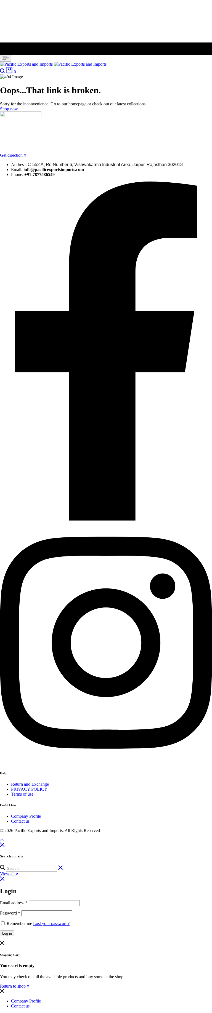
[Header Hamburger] (5, 58)
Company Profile (26, 816)
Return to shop (13, 986)
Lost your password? (51, 923)
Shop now (9, 108)
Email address (14, 902)
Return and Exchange (30, 784)
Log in (7, 933)
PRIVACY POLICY (29, 789)
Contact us (20, 821)
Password (10, 913)
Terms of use (22, 794)
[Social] (106, 519)
